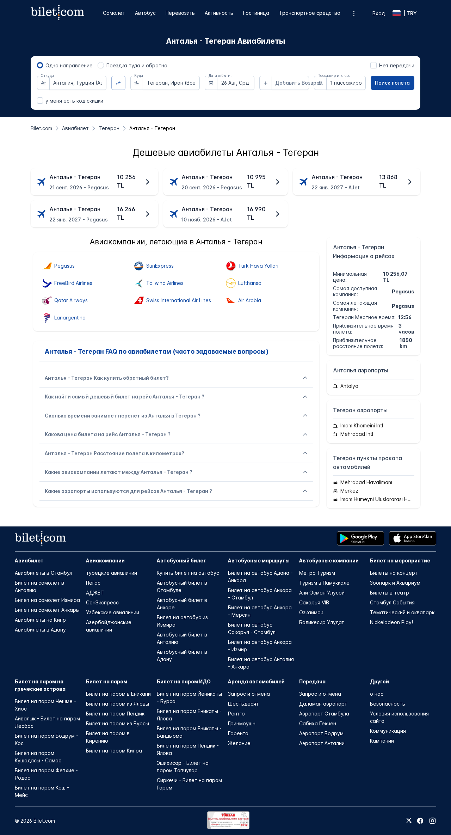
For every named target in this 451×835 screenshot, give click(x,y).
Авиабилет (29, 560)
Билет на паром (106, 681)
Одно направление (69, 65)
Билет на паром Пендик (115, 714)
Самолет (114, 13)
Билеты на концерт (394, 573)
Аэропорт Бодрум (321, 733)
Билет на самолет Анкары (47, 610)
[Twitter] (409, 821)
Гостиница (256, 13)
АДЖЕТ (95, 593)
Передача (312, 681)
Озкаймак (311, 612)
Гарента (238, 733)
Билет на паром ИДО (184, 681)
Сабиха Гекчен (317, 723)
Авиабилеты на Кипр (40, 620)
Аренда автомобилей (256, 681)
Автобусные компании (329, 560)
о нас (376, 694)
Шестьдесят (243, 704)
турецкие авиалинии (111, 573)
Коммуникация (388, 731)
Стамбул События (392, 602)
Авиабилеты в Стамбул (43, 573)
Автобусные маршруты (259, 560)
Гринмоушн (241, 723)
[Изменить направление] (118, 83)
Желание (239, 743)
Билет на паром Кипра (114, 751)
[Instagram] (432, 820)
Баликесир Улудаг (321, 622)
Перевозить (180, 13)
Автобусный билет (181, 560)
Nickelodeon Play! (391, 622)
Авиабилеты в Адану (40, 630)
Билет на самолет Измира (47, 600)
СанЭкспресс (102, 602)
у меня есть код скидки (74, 101)
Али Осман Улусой (322, 593)
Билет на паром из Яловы (117, 704)
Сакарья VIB (314, 602)
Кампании (382, 741)
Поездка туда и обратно (136, 65)
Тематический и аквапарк (402, 612)
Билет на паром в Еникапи (118, 694)
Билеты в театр (389, 593)
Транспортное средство (309, 13)
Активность (219, 13)
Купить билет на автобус (188, 573)
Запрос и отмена (249, 694)
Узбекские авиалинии (112, 612)
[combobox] (77, 83)
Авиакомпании (105, 560)
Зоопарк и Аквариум (395, 583)
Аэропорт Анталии (322, 743)
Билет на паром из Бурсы (117, 723)
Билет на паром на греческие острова (40, 685)
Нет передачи (396, 65)
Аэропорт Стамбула (324, 714)
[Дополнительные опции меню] (354, 13)
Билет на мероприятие (400, 560)
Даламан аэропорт (323, 704)
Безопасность (387, 704)
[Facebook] (420, 820)
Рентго (236, 714)
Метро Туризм (317, 573)
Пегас (93, 583)
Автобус (145, 13)
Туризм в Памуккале (324, 583)
